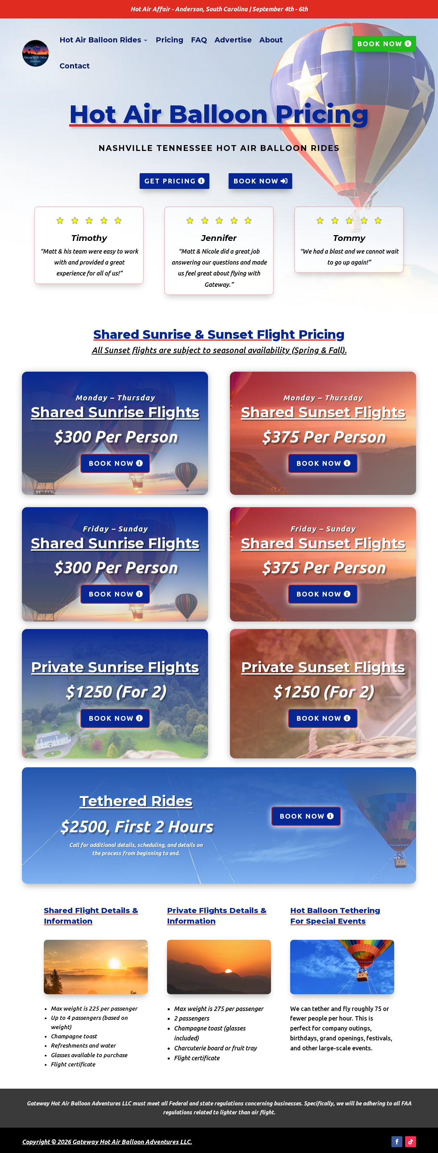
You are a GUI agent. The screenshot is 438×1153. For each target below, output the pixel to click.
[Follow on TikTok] (410, 1141)
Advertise (233, 40)
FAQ (199, 40)
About (271, 40)
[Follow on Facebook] (396, 1141)
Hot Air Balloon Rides (100, 40)
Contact (75, 66)
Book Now (379, 44)
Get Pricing (170, 181)
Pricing (169, 40)
